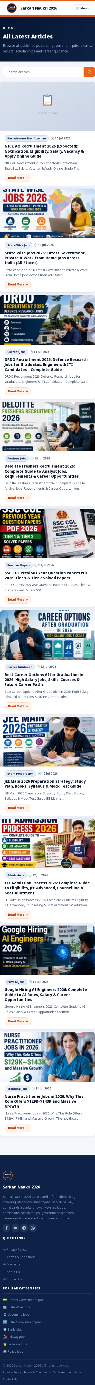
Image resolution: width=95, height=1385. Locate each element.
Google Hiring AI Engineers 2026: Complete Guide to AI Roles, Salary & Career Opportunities (46, 994)
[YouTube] (15, 1228)
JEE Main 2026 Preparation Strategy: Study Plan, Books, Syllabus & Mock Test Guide (45, 784)
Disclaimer (59, 1372)
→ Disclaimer (12, 1264)
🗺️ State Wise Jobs (16, 1307)
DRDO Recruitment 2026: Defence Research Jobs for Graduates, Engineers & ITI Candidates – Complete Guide (46, 364)
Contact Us (10, 1379)
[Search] (89, 72)
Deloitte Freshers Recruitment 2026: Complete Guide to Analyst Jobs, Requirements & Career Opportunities (42, 471)
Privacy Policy (12, 1372)
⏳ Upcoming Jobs (16, 1314)
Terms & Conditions (37, 1372)
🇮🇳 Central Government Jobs (24, 1300)
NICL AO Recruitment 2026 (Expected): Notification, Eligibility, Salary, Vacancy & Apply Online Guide (44, 151)
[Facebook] (6, 1228)
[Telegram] (24, 1228)
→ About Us (11, 1272)
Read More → (18, 178)
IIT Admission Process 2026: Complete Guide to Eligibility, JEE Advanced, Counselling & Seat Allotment (47, 887)
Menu (82, 8)
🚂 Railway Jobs (14, 1337)
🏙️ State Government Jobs (22, 1322)
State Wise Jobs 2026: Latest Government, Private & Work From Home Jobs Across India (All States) (45, 257)
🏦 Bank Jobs (12, 1329)
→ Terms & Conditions (19, 1257)
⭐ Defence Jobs (15, 1344)
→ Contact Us (12, 1279)
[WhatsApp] (33, 1228)
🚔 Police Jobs (13, 1351)
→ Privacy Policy (14, 1249)
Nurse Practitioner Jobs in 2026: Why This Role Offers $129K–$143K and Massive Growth (44, 1101)
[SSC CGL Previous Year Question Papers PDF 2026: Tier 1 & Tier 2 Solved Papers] (47, 533)
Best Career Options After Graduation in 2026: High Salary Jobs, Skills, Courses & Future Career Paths (44, 679)
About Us (75, 1372)
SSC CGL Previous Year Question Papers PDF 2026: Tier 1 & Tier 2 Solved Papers (46, 575)
